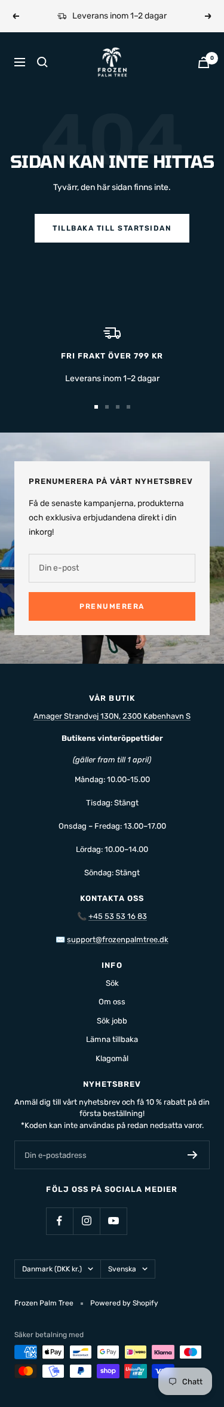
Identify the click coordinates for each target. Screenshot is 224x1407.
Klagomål (112, 1058)
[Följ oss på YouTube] (113, 1220)
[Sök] (42, 62)
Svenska (122, 1269)
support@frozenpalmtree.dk (117, 939)
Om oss (112, 1001)
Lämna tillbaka (112, 1039)
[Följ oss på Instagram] (86, 1220)
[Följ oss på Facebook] (59, 1220)
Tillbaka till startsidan (112, 228)
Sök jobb (112, 1020)
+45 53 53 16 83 (117, 916)
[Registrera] (193, 1155)
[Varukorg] (204, 62)
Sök (112, 983)
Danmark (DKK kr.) (52, 1269)
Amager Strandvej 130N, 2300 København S (112, 716)
